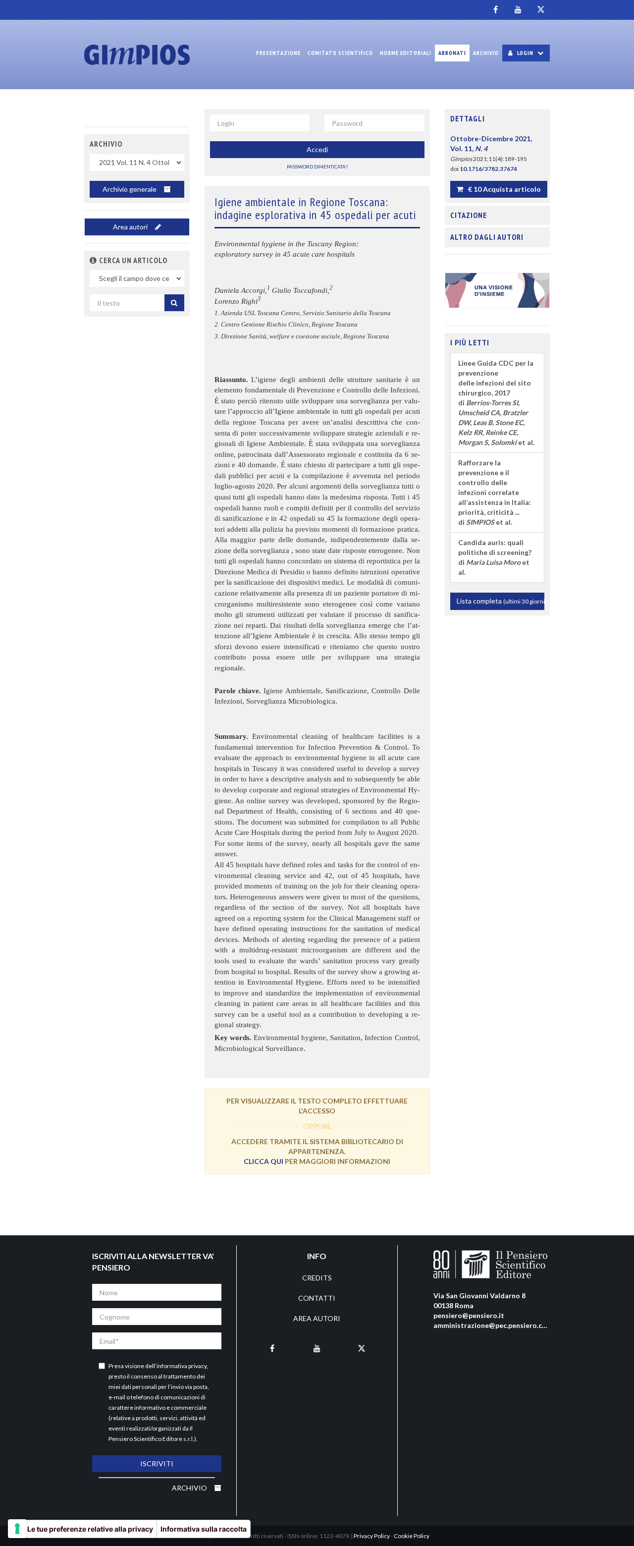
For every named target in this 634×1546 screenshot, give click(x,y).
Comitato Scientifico (340, 52)
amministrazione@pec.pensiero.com (492, 1325)
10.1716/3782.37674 (488, 168)
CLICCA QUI (263, 1161)
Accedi (317, 149)
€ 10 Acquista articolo (504, 189)
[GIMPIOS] (137, 54)
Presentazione (278, 52)
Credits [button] (317, 1277)
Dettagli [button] (467, 118)
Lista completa (501, 601)
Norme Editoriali (405, 52)
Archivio (486, 52)
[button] (93, 260)
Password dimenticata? (317, 166)
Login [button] (525, 52)
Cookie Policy (411, 1536)
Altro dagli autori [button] (487, 237)
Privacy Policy (372, 1536)
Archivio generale (130, 189)
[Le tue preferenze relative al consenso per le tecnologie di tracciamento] (17, 1528)
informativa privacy (182, 1366)
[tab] (497, 119)
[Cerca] (174, 302)
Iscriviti (156, 1463)
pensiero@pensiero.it (468, 1315)
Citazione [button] (468, 215)
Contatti (316, 1298)
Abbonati (452, 52)
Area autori (131, 226)
